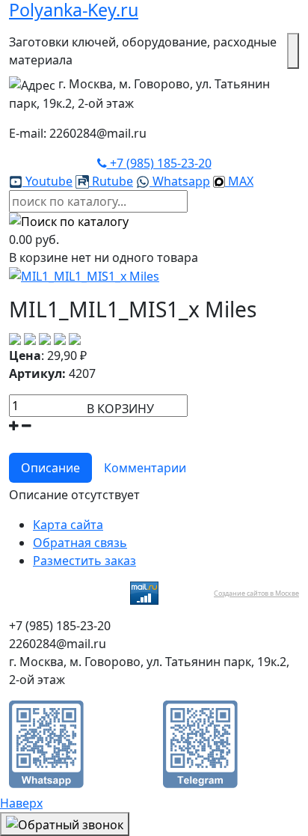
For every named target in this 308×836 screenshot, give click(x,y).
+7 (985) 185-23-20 (159, 163)
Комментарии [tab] (145, 468)
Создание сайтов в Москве (256, 593)
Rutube (111, 181)
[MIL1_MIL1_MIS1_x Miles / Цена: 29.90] (84, 275)
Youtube (47, 181)
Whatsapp (180, 181)
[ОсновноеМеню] (293, 51)
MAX (239, 181)
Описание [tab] (50, 468)
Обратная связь (80, 542)
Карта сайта (68, 524)
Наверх (21, 803)
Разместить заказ (84, 560)
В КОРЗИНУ (120, 408)
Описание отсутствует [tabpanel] (74, 494)
